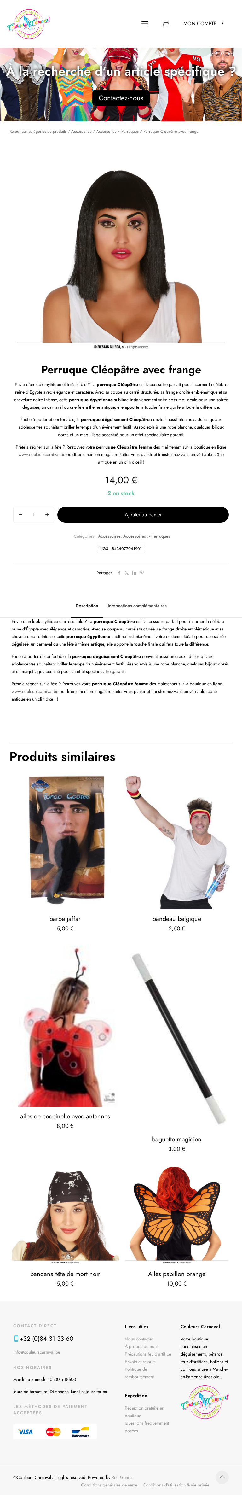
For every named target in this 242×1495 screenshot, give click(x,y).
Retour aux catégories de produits (37, 131)
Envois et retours (140, 1361)
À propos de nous (141, 1346)
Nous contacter (139, 1339)
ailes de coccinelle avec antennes (65, 1116)
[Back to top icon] (222, 1477)
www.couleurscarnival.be (42, 454)
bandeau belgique (177, 918)
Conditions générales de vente (109, 1485)
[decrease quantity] (20, 514)
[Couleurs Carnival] (28, 23)
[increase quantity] (47, 514)
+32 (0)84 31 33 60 (46, 1338)
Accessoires (81, 131)
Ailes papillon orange (176, 1274)
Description (87, 605)
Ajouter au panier (143, 514)
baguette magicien (176, 1139)
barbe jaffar (65, 918)
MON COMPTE (199, 23)
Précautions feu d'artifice (148, 1354)
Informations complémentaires (137, 605)
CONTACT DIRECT (35, 1326)
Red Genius (122, 1477)
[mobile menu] (145, 23)
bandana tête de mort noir (65, 1274)
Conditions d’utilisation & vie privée (176, 1485)
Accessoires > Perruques (117, 131)
